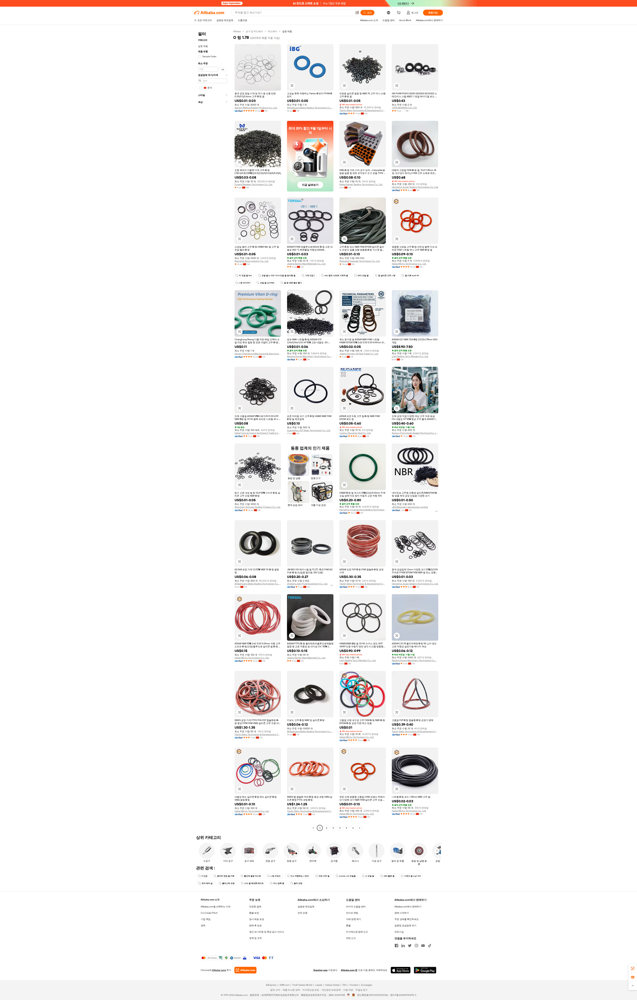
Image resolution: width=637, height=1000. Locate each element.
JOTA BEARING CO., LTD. (404, 107)
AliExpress (271, 985)
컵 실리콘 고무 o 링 (386, 275)
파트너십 (399, 931)
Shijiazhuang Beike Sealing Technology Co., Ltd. (310, 107)
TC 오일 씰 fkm (245, 275)
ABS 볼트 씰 (389, 876)
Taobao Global (332, 985)
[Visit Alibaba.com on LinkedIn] (403, 946)
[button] (357, 13)
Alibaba (237, 31)
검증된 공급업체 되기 (405, 925)
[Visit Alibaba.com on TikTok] (430, 946)
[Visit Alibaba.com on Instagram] (416, 946)
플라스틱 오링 (228, 883)
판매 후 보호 (255, 925)
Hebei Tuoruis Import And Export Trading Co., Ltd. (258, 433)
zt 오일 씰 (369, 876)
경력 (203, 925)
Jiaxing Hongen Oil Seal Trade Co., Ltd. (358, 353)
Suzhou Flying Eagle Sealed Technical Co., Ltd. (415, 433)
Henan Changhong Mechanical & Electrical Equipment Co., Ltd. (258, 353)
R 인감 (204, 876)
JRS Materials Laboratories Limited (410, 507)
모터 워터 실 (207, 883)
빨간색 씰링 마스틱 (252, 876)
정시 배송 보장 (256, 919)
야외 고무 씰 (323, 876)
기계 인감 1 (310, 275)
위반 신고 (351, 938)
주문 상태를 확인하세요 (406, 919)
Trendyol (353, 985)
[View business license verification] (348, 995)
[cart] (399, 13)
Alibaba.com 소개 (210, 899)
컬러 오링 (298, 883)
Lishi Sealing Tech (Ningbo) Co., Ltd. (410, 356)
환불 (348, 925)
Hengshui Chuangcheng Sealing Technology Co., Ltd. (362, 509)
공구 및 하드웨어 (254, 31)
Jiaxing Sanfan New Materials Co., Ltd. (306, 263)
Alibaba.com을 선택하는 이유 (216, 906)
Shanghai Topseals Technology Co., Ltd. (359, 261)
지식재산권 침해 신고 (357, 931)
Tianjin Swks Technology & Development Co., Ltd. (362, 110)
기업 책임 (206, 919)
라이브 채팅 (352, 913)
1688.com (284, 985)
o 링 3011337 (244, 283)
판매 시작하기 (401, 913)
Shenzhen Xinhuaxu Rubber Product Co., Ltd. (258, 507)
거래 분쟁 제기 (353, 919)
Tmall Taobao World (302, 985)
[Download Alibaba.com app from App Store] (401, 970)
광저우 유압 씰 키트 (225, 876)
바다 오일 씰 (363, 275)
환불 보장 (254, 913)
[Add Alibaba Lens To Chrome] (245, 970)
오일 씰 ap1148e (267, 283)
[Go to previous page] (313, 828)
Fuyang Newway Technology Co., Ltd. (254, 184)
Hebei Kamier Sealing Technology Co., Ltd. (361, 184)
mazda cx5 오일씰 (347, 876)
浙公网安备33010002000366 (372, 995)
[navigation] (212, 430)
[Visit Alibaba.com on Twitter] (410, 946)
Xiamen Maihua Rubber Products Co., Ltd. (256, 107)
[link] (632, 968)
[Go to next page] (360, 828)
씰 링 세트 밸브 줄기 (293, 283)
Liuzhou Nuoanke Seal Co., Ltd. (355, 433)
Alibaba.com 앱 (349, 970)
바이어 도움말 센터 (356, 906)
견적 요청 (302, 913)
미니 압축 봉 (278, 883)
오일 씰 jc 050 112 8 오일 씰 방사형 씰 (278, 275)
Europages (366, 985)
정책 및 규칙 (255, 938)
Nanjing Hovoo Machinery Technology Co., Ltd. (310, 356)
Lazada (318, 985)
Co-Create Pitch (209, 913)
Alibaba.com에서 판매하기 (408, 906)
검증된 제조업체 (306, 906)
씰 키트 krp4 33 (412, 275)
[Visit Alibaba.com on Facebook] (396, 946)
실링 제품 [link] (287, 31)
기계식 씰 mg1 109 (412, 876)
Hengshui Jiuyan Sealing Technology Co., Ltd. (415, 187)
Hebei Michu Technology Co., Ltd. (409, 263)
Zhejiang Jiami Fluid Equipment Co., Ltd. (307, 583)
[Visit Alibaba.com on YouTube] (423, 946)
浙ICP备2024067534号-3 (403, 995)
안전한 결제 (255, 906)
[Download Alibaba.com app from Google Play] (425, 970)
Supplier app (320, 970)
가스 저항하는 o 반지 (299, 876)
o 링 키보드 (276, 876)
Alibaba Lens (219, 970)
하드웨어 (272, 31)
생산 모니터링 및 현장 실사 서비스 (266, 931)
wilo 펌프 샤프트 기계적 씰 (336, 275)
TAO (344, 985)
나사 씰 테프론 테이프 (254, 883)
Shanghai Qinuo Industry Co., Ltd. (252, 261)
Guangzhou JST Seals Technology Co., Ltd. (308, 430)
